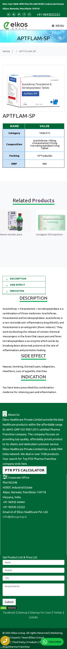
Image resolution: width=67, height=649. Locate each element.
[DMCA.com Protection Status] (8, 607)
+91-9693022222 (48, 14)
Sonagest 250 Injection (49, 234)
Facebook (9, 612)
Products (32, 642)
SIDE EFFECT (17, 284)
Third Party (18, 642)
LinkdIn (33, 617)
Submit (9, 601)
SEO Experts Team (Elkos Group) (25, 637)
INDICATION (17, 291)
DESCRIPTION (18, 278)
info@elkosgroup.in (15, 516)
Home (6, 51)
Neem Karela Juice (11, 234)
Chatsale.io (5, 647)
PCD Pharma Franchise (16, 646)
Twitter (57, 612)
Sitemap (22, 612)
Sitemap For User (40, 612)
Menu (59, 25)
